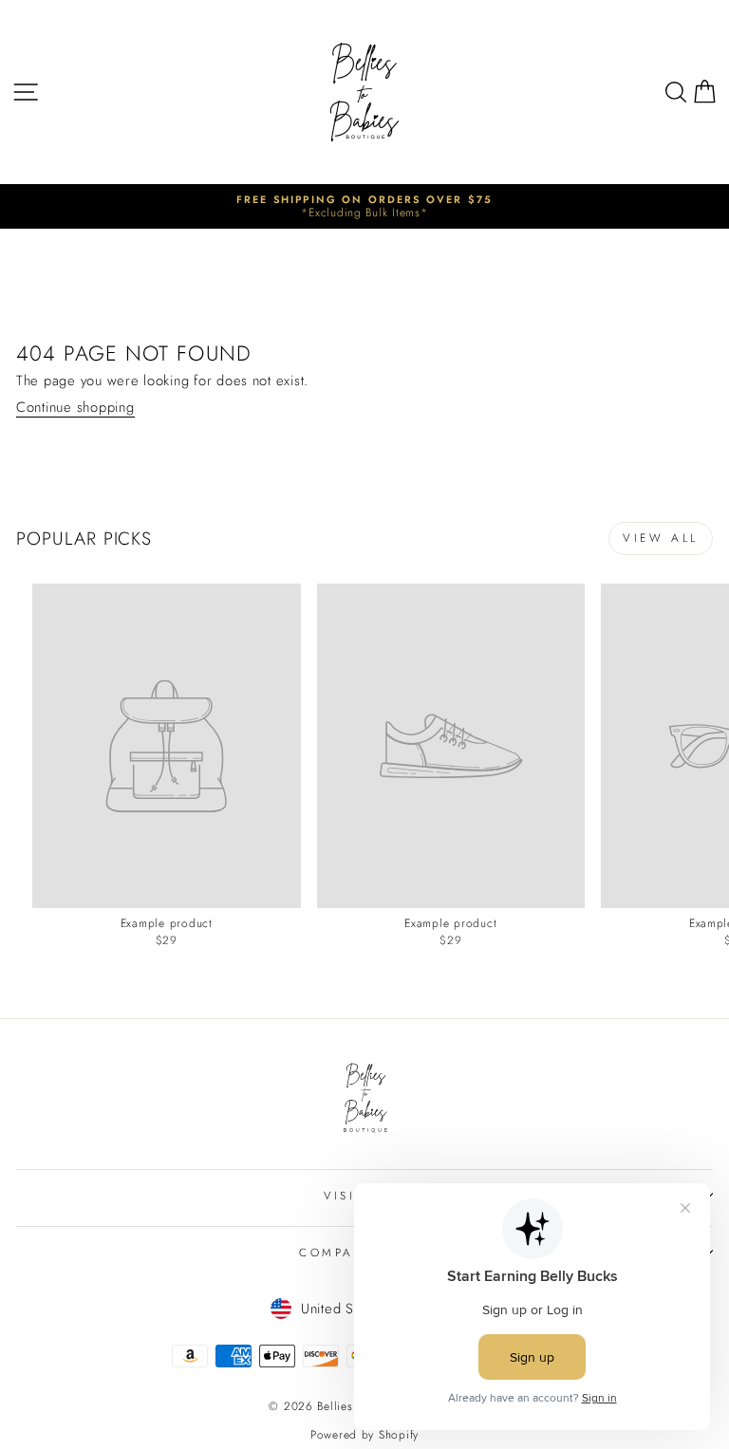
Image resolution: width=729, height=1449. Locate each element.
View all (661, 538)
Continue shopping (75, 408)
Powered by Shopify (364, 1434)
